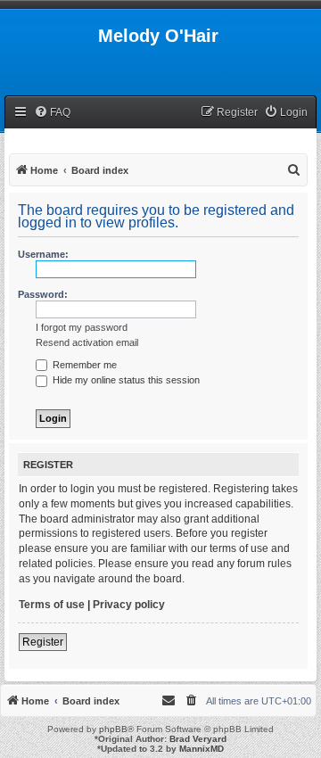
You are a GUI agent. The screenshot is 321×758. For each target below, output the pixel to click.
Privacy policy (129, 604)
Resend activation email (87, 342)
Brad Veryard (197, 739)
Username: (43, 254)
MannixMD (201, 749)
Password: (43, 294)
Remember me (83, 364)
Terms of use (52, 604)
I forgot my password (82, 327)
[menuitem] (52, 113)
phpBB (113, 729)
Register (42, 642)
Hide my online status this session (125, 380)
